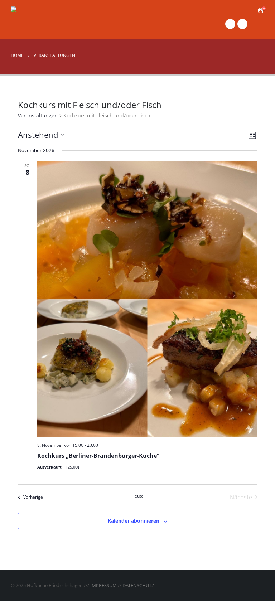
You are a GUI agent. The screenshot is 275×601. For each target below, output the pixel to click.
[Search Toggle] (250, 10)
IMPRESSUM (103, 585)
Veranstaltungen (38, 115)
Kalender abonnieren (133, 520)
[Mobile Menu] (257, 24)
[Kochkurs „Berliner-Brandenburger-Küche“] (147, 299)
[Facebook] (230, 24)
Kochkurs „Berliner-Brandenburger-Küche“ (98, 456)
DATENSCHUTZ (138, 585)
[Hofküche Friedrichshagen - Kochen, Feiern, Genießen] (46, 19)
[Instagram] (242, 24)
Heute (137, 496)
